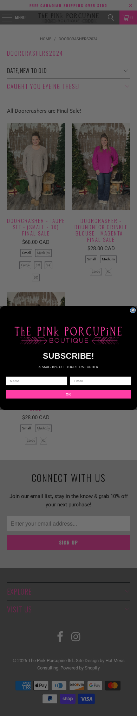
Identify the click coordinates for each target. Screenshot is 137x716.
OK (68, 394)
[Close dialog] (133, 310)
